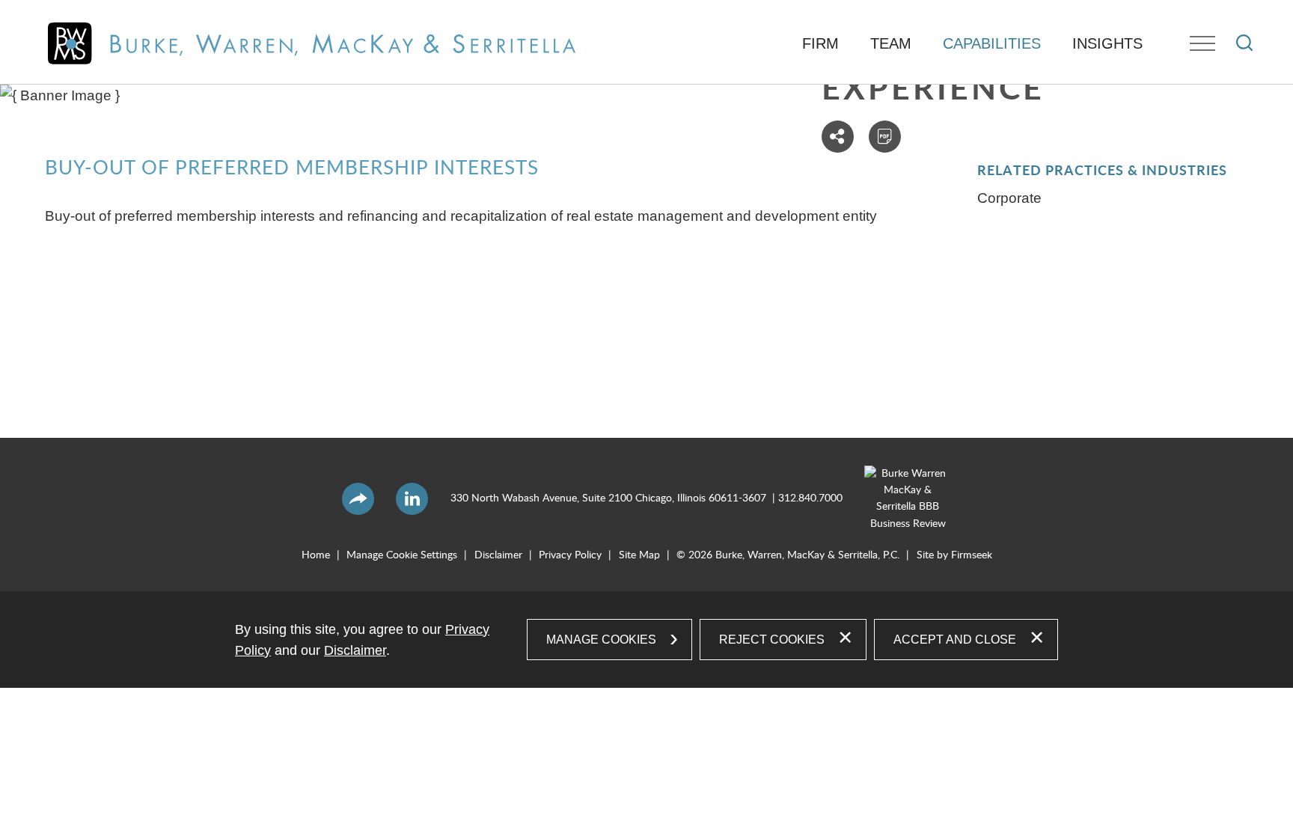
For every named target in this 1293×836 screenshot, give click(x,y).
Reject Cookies (772, 639)
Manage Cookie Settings (401, 555)
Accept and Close (954, 639)
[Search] (1244, 42)
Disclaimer (498, 555)
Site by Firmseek (954, 555)
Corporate (1009, 198)
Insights (1107, 43)
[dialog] (646, 639)
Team (890, 43)
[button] (838, 136)
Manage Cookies (601, 639)
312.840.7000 (810, 498)
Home (316, 555)
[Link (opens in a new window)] (897, 499)
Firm (820, 43)
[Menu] (1202, 43)
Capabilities (992, 43)
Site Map (639, 555)
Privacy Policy (570, 555)
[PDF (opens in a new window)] (885, 136)
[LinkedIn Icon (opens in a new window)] (412, 499)
